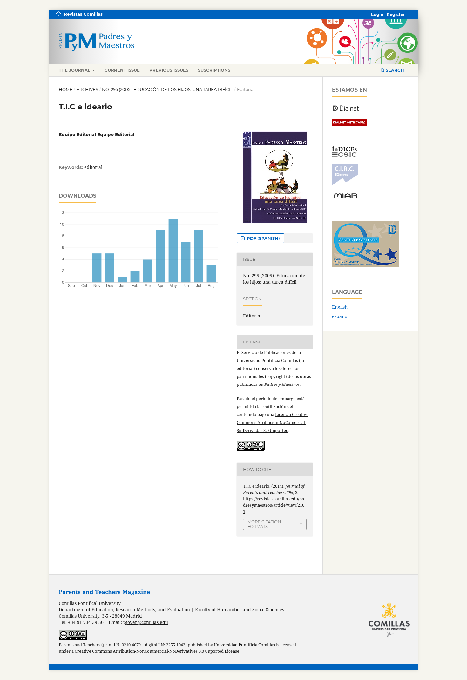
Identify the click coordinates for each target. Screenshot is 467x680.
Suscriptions (214, 70)
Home (65, 89)
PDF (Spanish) (263, 238)
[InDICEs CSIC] (344, 155)
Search (394, 70)
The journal (75, 70)
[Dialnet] (346, 111)
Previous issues (168, 70)
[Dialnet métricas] (349, 124)
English (340, 307)
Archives (87, 89)
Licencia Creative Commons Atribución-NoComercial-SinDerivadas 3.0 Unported (272, 422)
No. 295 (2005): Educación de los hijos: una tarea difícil (167, 89)
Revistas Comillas (83, 14)
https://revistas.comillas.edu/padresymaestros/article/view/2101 (273, 505)
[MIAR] (345, 198)
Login (377, 14)
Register (396, 14)
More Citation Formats (264, 524)
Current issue (122, 70)
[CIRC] (345, 184)
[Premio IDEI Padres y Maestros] (365, 266)
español (340, 316)
